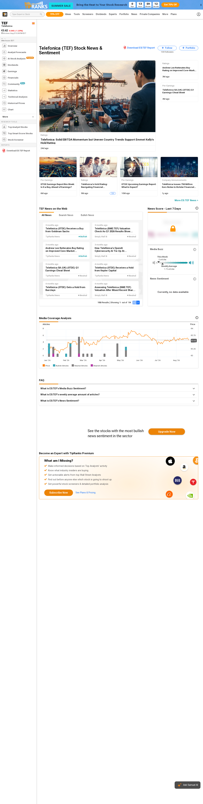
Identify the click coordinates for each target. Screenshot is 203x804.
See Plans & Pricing (85, 492)
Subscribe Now (58, 492)
